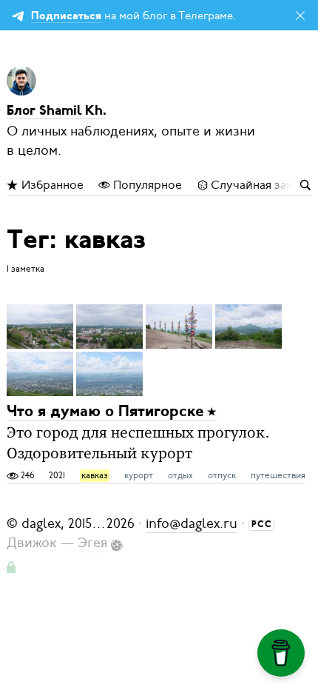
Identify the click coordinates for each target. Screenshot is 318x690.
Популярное (146, 185)
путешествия (278, 475)
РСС (261, 524)
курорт (138, 475)
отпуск (222, 475)
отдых (180, 475)
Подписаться (66, 16)
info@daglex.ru (191, 523)
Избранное (51, 185)
